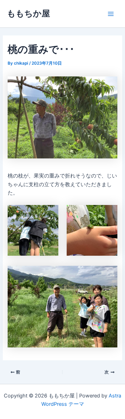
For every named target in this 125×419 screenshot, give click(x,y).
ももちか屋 (28, 13)
